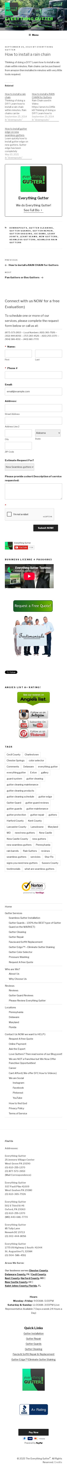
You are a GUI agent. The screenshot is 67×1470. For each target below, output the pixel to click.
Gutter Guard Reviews (21, 995)
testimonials (13, 868)
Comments (13, 766)
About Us (14, 973)
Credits (58, 1462)
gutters (52, 814)
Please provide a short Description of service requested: (33, 478)
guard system (14, 778)
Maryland (53, 826)
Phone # (11, 368)
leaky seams (29, 236)
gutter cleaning (34, 778)
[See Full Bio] (41, 210)
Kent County (35, 820)
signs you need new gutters (22, 863)
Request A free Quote (21, 962)
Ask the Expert (17, 1048)
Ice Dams (40, 234)
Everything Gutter (29, 19)
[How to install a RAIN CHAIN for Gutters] (45, 105)
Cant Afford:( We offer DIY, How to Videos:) (33, 1073)
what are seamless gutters (39, 868)
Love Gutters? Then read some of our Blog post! (35, 1054)
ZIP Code (9, 452)
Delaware (28, 766)
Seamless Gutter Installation (24, 917)
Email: (8, 384)
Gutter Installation (34, 1333)
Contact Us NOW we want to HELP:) (25, 1034)
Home (8, 906)
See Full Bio (32, 210)
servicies (35, 856)
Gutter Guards (20, 231)
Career (12, 1068)
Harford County (15, 820)
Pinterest (18, 1092)
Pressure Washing (19, 957)
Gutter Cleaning (41, 228)
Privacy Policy (16, 1108)
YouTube (17, 1097)
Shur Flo (49, 856)
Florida (12, 1027)
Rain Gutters (30, 850)
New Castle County (17, 838)
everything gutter (48, 766)
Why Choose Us (18, 978)
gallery (44, 772)
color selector (36, 760)
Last (37, 359)
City (7, 439)
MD (9, 832)
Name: (10, 346)
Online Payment (17, 1044)
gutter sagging (21, 234)
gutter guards (14, 808)
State (37, 439)
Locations (10, 1007)
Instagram (18, 1082)
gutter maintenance (37, 808)
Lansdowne (37, 826)
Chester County (38, 1270)
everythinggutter (16, 772)
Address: (10, 401)
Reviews (9, 985)
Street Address (12, 414)
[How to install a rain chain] (18, 105)
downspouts (18, 228)
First (7, 359)
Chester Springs (16, 760)
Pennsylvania (43, 844)
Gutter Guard (14, 802)
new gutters (48, 236)
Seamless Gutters (22, 239)
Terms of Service (18, 1113)
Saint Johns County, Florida (21, 1285)
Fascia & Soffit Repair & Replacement (33, 1354)
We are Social (16, 1078)
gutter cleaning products (20, 790)
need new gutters (25, 832)
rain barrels (13, 850)
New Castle (45, 832)
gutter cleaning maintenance (22, 784)
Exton (33, 772)
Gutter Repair (43, 231)
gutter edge (45, 796)
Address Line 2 (12, 426)
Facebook (18, 1087)
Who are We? (12, 969)
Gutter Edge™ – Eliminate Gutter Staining (32, 947)
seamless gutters (16, 856)
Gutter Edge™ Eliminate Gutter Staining (33, 1359)
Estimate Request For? (19, 460)
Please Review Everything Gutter (27, 1000)
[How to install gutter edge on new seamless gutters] (18, 141)
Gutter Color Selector (20, 952)
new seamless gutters (19, 844)
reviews (45, 850)
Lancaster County (16, 826)
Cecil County (13, 754)
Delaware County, (15, 1274)
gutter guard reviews (37, 802)
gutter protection (16, 814)
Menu (35, 35)
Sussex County (50, 863)
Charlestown (32, 754)
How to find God (18, 1103)
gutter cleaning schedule (20, 796)
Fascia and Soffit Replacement (26, 942)
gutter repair (37, 814)
